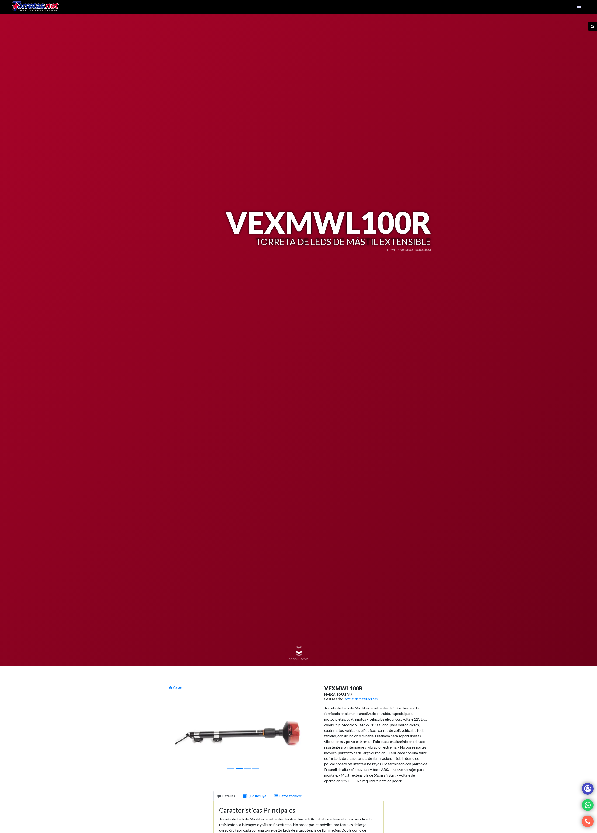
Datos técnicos (290, 796)
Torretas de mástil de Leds (360, 699)
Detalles (228, 796)
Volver (177, 688)
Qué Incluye (256, 796)
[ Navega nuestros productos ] (409, 249)
